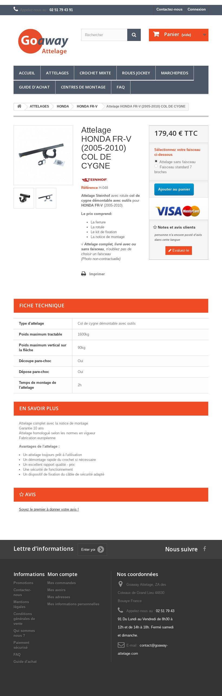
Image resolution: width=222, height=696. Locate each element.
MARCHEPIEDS (174, 72)
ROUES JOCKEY (136, 72)
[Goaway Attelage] (43, 42)
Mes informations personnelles (73, 604)
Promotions (23, 583)
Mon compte (62, 574)
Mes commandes (61, 583)
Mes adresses (58, 597)
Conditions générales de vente (24, 619)
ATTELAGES (57, 72)
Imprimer (97, 274)
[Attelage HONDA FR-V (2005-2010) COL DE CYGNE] (24, 198)
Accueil (27, 72)
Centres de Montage (83, 87)
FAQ (121, 87)
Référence (89, 188)
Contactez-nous (169, 9)
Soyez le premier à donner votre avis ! (49, 509)
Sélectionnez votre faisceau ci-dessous (177, 152)
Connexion (197, 9)
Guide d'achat (34, 87)
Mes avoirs (56, 590)
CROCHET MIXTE (95, 72)
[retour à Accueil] (19, 107)
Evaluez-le (180, 250)
